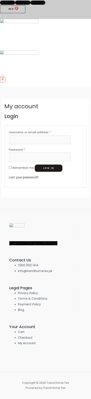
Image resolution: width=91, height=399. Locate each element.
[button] (89, 48)
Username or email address (30, 132)
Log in (48, 168)
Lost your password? (24, 177)
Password (17, 150)
